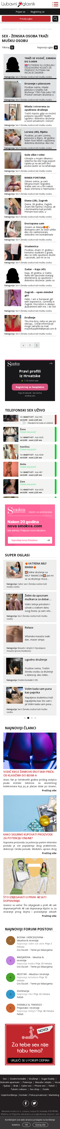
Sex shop (34, 1089)
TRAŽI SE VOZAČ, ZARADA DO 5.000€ (40, 59)
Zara (22, 477)
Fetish (20, 997)
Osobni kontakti (25, 680)
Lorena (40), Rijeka (36, 131)
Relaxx (29, 627)
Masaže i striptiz (25, 648)
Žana (23, 425)
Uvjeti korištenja (9, 1094)
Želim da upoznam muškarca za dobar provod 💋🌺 (37, 599)
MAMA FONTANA (35, 177)
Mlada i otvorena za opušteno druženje (37, 108)
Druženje (29, 317)
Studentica (31, 246)
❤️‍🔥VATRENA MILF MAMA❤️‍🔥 (36, 565)
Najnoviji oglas (45, 47)
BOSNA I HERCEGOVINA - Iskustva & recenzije (31, 939)
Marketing (54, 1094)
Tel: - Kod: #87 (31, 469)
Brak (16, 1085)
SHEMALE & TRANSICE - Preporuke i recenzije (30, 1006)
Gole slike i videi (34, 154)
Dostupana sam (34, 223)
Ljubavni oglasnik (9, 29)
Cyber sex (22, 584)
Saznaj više (40, 1124)
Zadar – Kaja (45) (35, 269)
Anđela (24, 494)
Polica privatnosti (38, 1094)
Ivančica (25, 442)
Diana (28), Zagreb (36, 200)
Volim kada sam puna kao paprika (38, 690)
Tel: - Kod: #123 (31, 486)
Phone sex (40, 1085)
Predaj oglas (26, 18)
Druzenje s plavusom (37, 83)
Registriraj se (37, 11)
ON (36, 680)
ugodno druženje (36, 659)
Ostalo (45, 1089)
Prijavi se (20, 11)
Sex (20, 29)
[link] (30, 525)
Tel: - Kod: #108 (31, 452)
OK (26, 1124)
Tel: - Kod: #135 (31, 434)
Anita (23, 460)
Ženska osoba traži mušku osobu (36, 76)
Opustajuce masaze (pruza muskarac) (26, 649)
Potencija (27, 1082)
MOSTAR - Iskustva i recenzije (33, 974)
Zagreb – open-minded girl (38, 293)
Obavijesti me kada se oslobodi (40, 419)
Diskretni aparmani (10, 1082)
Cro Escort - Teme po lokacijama (34, 949)
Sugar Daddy (47, 1078)
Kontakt (23, 1094)
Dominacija (23, 990)
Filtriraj (6, 47)
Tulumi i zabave (19, 1089)
